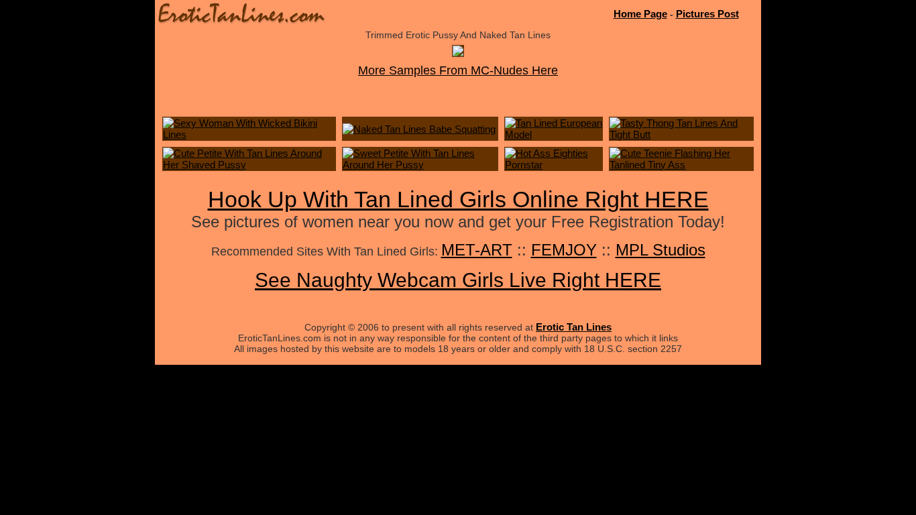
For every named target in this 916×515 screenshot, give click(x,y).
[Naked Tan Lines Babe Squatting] (419, 129)
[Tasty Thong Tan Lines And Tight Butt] (681, 134)
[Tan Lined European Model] (554, 134)
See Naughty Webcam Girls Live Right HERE (458, 280)
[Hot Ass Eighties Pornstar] (554, 164)
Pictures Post (707, 13)
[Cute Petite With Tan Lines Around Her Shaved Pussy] (249, 164)
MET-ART (476, 250)
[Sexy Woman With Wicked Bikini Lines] (249, 134)
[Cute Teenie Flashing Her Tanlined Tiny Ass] (681, 164)
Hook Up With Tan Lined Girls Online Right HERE (458, 199)
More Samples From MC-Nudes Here (458, 70)
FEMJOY (564, 250)
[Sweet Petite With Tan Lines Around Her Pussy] (420, 164)
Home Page (640, 13)
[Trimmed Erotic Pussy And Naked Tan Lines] (458, 52)
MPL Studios (660, 250)
